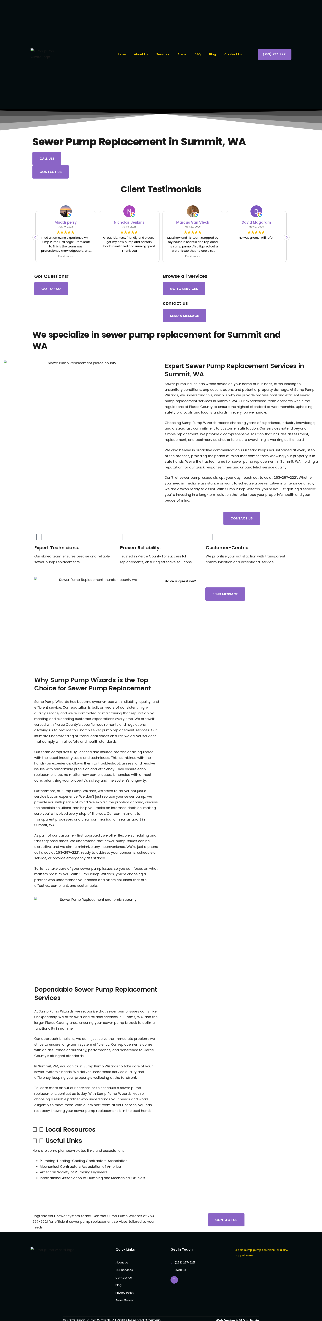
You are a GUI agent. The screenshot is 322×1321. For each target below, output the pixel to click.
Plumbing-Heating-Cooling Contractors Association (83, 1160)
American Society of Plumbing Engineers (74, 1172)
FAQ (198, 54)
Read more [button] (129, 256)
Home (121, 54)
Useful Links (63, 1140)
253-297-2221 (285, 477)
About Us (141, 54)
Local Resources (70, 1129)
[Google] (174, 1280)
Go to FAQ (51, 288)
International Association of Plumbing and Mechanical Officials (92, 1178)
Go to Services (184, 288)
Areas (182, 54)
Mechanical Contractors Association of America (80, 1166)
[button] (286, 237)
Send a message (184, 315)
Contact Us (233, 54)
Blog (212, 54)
